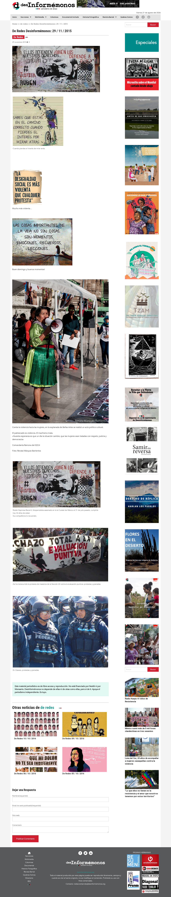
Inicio (14, 17)
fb (137, 17)
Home (14, 24)
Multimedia (39, 17)
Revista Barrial (108, 17)
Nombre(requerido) (20, 796)
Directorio (29, 878)
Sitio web (16, 815)
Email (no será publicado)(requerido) (26, 805)
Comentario (17, 825)
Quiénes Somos (126, 17)
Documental (29, 865)
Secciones (29, 856)
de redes (24, 24)
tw (143, 17)
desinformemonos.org (85, 872)
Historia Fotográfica (91, 17)
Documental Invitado (70, 17)
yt (149, 17)
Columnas (54, 17)
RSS (29, 881)
